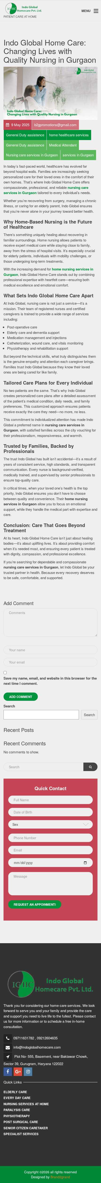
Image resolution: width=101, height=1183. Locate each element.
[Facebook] (8, 1071)
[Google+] (18, 1071)
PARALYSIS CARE (17, 1110)
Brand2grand (60, 1177)
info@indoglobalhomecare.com (37, 1047)
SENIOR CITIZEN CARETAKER (26, 1128)
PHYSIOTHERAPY (17, 1116)
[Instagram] (28, 1071)
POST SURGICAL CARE (21, 1122)
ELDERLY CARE (15, 1092)
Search (9, 706)
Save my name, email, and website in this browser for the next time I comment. (50, 681)
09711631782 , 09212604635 (35, 1037)
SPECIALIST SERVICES (21, 1134)
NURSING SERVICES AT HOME (26, 1104)
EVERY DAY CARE (17, 1098)
